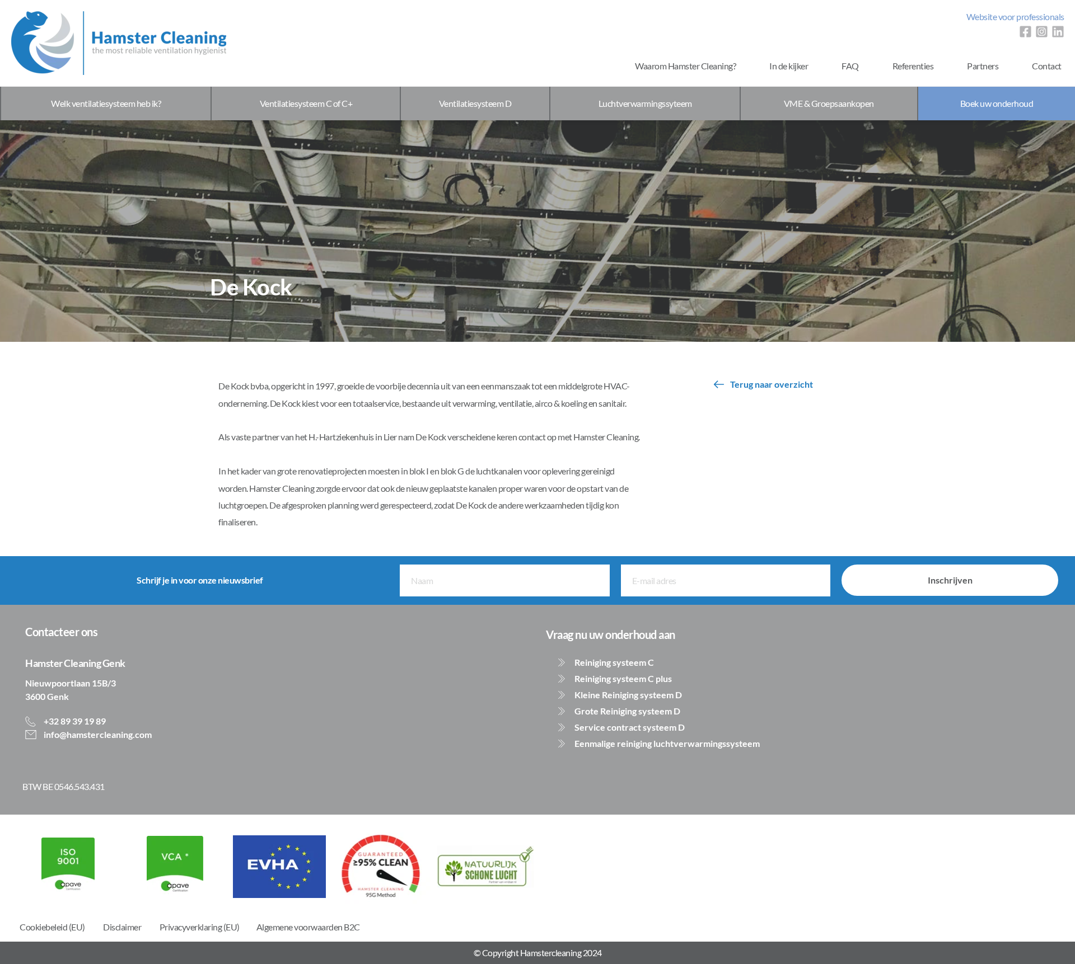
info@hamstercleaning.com (97, 734)
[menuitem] (1015, 16)
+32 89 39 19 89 (74, 721)
